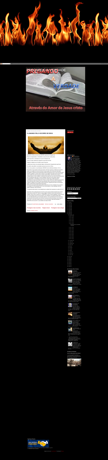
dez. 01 (71, 238)
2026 (69, 202)
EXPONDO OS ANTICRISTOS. (75, 287)
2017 (69, 256)
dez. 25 (71, 219)
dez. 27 (71, 216)
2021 (69, 209)
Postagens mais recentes (34, 208)
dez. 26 (71, 217)
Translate (75, 194)
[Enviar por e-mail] (57, 204)
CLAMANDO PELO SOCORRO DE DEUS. (40, 133)
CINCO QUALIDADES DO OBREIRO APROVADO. (76, 313)
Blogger (62, 451)
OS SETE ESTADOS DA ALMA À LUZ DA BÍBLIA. (77, 279)
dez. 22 (71, 223)
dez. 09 (71, 231)
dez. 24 (71, 220)
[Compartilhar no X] (59, 204)
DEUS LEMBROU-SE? (76, 320)
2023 (69, 206)
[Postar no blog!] (58, 204)
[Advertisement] (34, 8)
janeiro (70, 254)
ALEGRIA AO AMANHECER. (75, 271)
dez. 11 (71, 230)
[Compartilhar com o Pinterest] (61, 204)
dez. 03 (71, 235)
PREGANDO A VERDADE (46, 70)
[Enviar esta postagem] (55, 204)
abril (70, 250)
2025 (69, 203)
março (70, 251)
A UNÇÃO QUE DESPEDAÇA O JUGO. (76, 343)
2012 (69, 263)
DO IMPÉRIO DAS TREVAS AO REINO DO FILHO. (77, 329)
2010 (69, 266)
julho (70, 246)
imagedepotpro (53, 451)
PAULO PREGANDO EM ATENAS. (74, 353)
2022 (69, 208)
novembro (71, 240)
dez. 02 (71, 237)
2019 (69, 212)
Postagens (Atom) (34, 210)
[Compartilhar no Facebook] (60, 204)
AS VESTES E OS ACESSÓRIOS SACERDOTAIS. (76, 304)
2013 (69, 262)
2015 (69, 259)
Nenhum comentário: (49, 204)
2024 (69, 205)
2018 (69, 213)
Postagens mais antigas (57, 208)
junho (70, 247)
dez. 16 (71, 227)
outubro (70, 241)
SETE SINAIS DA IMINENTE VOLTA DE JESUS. (76, 296)
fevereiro (70, 253)
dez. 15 (71, 228)
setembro (71, 243)
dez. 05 (71, 234)
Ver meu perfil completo (71, 174)
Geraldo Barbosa (76, 156)
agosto (70, 244)
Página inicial (46, 208)
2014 (69, 260)
